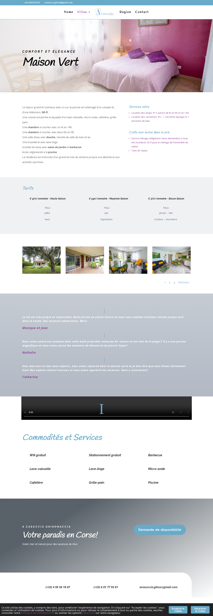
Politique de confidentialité (37, 613)
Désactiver (88, 613)
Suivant (183, 282)
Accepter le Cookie (178, 610)
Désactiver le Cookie (200, 610)
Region (125, 12)
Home (68, 12)
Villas (82, 12)
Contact (142, 12)
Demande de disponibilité (159, 530)
